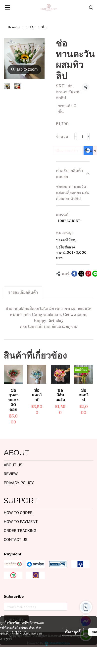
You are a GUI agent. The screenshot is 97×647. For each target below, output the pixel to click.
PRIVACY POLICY (19, 482)
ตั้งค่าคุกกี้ (73, 632)
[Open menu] (7, 7)
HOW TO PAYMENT (21, 521)
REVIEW (11, 473)
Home (12, 27)
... (23, 27)
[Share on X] (81, 274)
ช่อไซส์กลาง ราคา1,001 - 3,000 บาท (71, 252)
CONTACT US (15, 539)
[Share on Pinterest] (88, 274)
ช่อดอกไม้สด (66, 240)
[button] (91, 7)
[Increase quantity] (89, 136)
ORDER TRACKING (20, 530)
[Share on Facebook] (74, 274)
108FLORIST (69, 221)
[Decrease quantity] (76, 136)
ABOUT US (13, 465)
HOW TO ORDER (18, 512)
